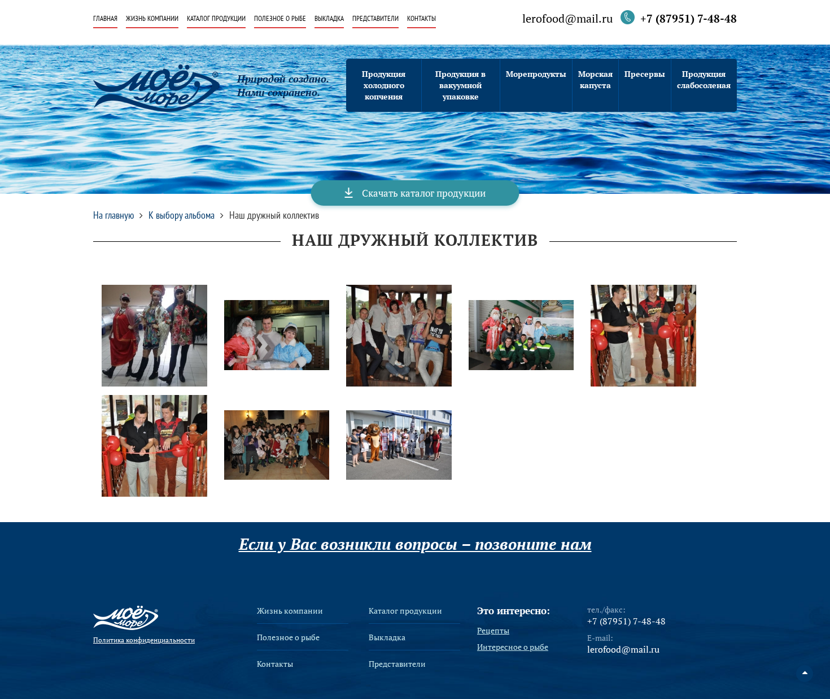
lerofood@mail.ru (567, 19)
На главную (113, 216)
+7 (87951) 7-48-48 (688, 18)
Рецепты (493, 631)
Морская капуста (595, 79)
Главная (105, 19)
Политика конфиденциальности (144, 640)
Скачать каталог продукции (424, 192)
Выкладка (329, 19)
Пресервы (644, 73)
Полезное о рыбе (280, 19)
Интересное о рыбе (512, 647)
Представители (375, 19)
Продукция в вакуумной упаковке (460, 85)
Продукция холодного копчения (383, 85)
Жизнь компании (152, 19)
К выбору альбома (181, 216)
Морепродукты (536, 73)
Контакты (421, 19)
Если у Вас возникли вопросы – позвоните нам (415, 544)
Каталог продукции (216, 19)
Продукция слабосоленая (704, 79)
